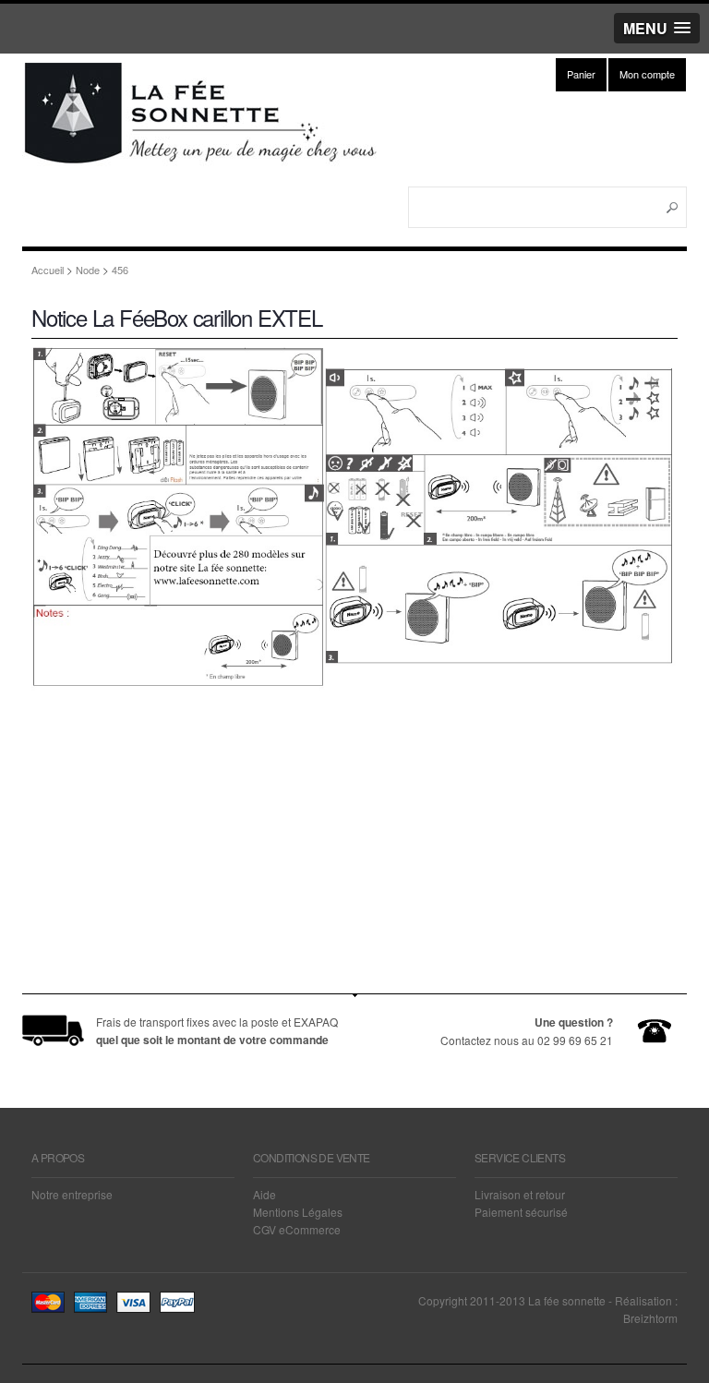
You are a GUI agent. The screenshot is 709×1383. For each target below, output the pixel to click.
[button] (657, 28)
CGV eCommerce (297, 1229)
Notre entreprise (72, 1194)
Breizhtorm (650, 1318)
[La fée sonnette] (202, 159)
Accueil (47, 269)
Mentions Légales (297, 1212)
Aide (264, 1194)
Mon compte (647, 73)
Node (88, 269)
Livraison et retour (520, 1194)
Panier (581, 73)
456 (120, 269)
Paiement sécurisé (521, 1212)
